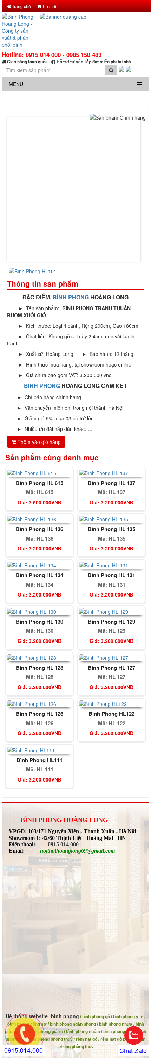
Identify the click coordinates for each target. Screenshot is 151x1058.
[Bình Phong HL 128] (31, 657)
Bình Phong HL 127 (111, 668)
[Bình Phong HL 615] (31, 472)
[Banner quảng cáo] (95, 31)
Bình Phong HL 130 (39, 622)
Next (133, 189)
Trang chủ (21, 6)
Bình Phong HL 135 (111, 529)
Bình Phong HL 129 (111, 622)
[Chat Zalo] (133, 1035)
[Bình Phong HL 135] (103, 518)
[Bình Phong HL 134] (31, 564)
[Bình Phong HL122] (103, 703)
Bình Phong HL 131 (111, 575)
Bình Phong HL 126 (39, 714)
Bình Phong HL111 (40, 760)
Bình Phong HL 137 (111, 483)
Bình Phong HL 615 (39, 483)
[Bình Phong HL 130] (31, 610)
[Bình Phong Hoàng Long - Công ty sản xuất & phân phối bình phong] (19, 31)
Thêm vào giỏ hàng (38, 441)
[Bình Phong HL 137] (103, 472)
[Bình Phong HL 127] (103, 657)
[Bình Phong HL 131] (103, 564)
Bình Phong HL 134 (39, 575)
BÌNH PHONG (71, 297)
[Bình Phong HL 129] (103, 610)
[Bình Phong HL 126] (31, 703)
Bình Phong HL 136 (39, 529)
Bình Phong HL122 (111, 714)
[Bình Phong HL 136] (31, 518)
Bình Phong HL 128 (39, 668)
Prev (18, 189)
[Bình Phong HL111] (31, 749)
